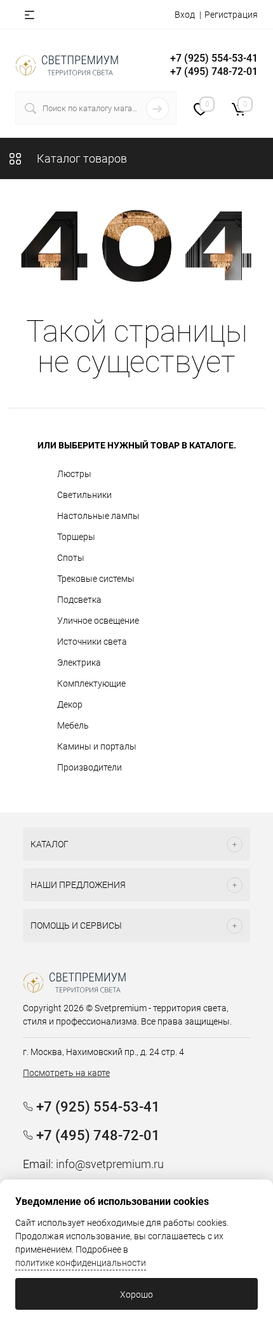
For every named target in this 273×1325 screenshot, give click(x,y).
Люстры (74, 474)
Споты (70, 558)
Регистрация (231, 15)
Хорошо (136, 1294)
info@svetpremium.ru (110, 1164)
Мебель (73, 725)
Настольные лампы (98, 516)
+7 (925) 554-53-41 (214, 58)
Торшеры (76, 537)
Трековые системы (96, 579)
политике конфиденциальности (80, 1263)
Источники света (92, 641)
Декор (70, 704)
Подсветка (79, 600)
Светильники (84, 495)
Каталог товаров (80, 158)
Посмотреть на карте (66, 1073)
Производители (89, 767)
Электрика (79, 662)
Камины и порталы (96, 746)
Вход (185, 15)
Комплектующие (91, 683)
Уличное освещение (98, 620)
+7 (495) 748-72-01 (214, 71)
